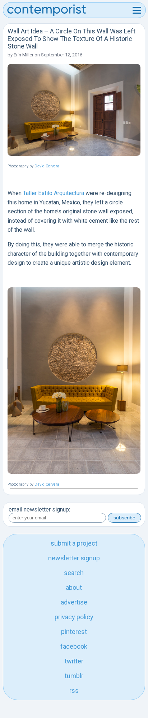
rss (74, 690)
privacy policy (74, 617)
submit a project (74, 543)
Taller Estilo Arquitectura (53, 193)
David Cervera (46, 166)
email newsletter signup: (39, 509)
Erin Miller (23, 54)
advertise (74, 602)
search (74, 572)
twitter (74, 661)
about (74, 587)
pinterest (74, 631)
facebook (73, 646)
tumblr (74, 676)
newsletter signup (74, 558)
